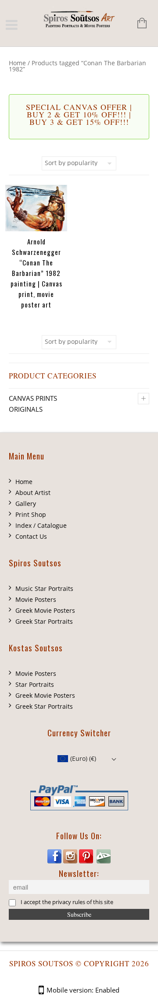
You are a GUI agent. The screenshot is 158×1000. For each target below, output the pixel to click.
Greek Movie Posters (45, 610)
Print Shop (30, 514)
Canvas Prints (33, 398)
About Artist (32, 492)
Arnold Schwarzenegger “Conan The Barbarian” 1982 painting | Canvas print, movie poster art (36, 273)
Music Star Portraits (44, 588)
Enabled (107, 990)
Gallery (25, 503)
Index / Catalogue (41, 525)
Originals (26, 409)
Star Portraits (34, 684)
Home (17, 63)
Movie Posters (35, 599)
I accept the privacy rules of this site (67, 902)
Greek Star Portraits (44, 621)
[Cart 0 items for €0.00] (137, 24)
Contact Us (31, 536)
